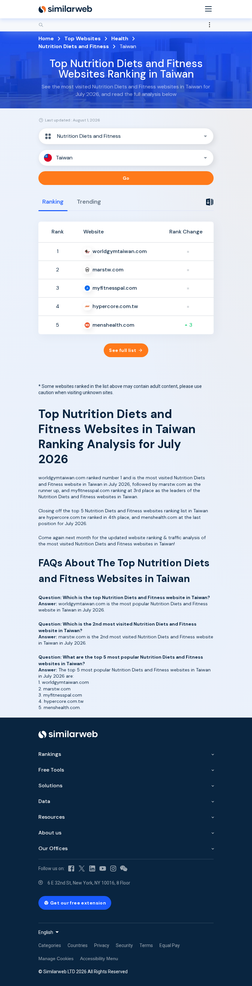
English (45, 932)
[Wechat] (124, 868)
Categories (49, 945)
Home (46, 38)
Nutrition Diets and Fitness (73, 46)
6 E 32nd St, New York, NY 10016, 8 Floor (89, 883)
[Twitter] (82, 868)
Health (119, 38)
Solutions (50, 785)
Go (126, 178)
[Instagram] (113, 868)
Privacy (101, 945)
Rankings (49, 754)
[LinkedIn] (92, 868)
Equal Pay (169, 945)
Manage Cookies (56, 958)
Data (44, 801)
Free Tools (51, 769)
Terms (146, 945)
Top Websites (82, 38)
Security (124, 945)
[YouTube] (103, 868)
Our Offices (53, 848)
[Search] (126, 24)
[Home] (65, 9)
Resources (51, 816)
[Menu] (208, 9)
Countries (78, 945)
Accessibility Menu (99, 958)
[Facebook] (71, 868)
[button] (126, 136)
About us (49, 832)
